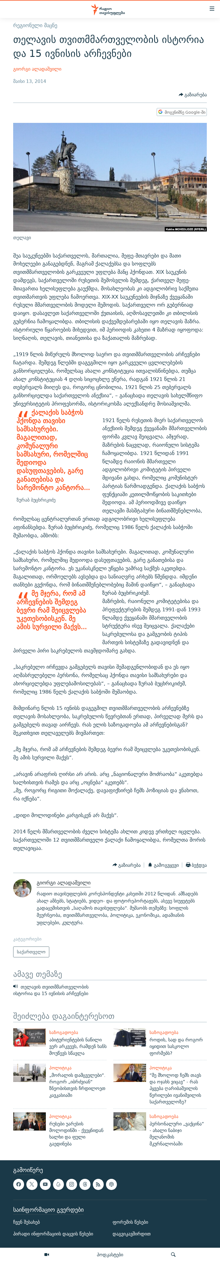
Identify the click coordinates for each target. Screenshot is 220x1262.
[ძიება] (173, 1255)
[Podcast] (111, 1184)
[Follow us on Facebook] (18, 1184)
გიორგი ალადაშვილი (37, 69)
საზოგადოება (63, 1032)
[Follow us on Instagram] (71, 1184)
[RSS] (98, 1184)
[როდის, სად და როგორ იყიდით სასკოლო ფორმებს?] (129, 1037)
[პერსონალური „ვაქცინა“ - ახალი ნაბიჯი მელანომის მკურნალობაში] (129, 1121)
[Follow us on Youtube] (45, 1184)
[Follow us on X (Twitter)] (31, 1184)
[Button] (193, 95)
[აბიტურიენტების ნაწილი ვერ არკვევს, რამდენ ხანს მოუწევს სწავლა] (29, 1037)
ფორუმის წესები (130, 1222)
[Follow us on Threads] (84, 1184)
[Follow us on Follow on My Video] (58, 1184)
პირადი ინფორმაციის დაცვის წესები (53, 1233)
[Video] (46, 1255)
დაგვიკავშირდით (132, 1233)
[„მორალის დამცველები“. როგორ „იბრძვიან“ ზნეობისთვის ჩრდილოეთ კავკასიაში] (29, 1073)
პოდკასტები (110, 1255)
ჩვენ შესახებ (26, 1222)
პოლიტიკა (60, 1067)
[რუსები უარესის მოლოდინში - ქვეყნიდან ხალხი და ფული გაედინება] (29, 1121)
